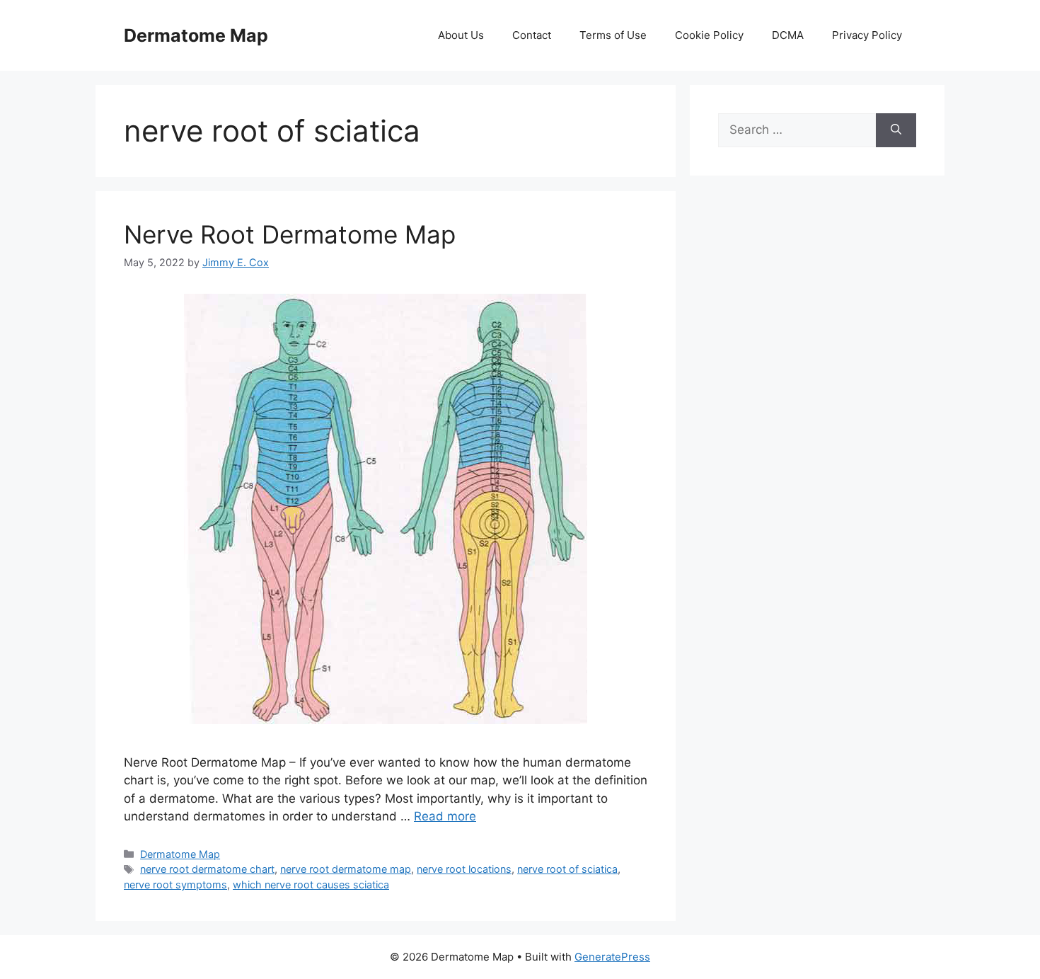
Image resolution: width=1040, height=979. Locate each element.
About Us (461, 35)
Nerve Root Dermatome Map (290, 234)
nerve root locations (464, 869)
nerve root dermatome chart (207, 869)
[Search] (896, 130)
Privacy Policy (867, 35)
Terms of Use (613, 35)
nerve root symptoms (175, 884)
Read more (445, 816)
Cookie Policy (709, 35)
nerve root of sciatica (567, 869)
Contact (531, 35)
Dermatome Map (196, 35)
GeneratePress (612, 956)
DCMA (788, 35)
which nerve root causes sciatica (311, 884)
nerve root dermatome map (345, 869)
